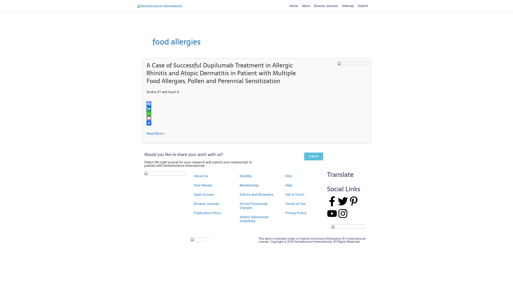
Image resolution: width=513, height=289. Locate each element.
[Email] (224, 118)
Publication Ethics (207, 213)
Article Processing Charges (254, 206)
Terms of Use (295, 204)
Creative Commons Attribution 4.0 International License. (312, 240)
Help (288, 185)
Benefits (246, 176)
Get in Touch (294, 194)
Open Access (204, 194)
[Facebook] (224, 103)
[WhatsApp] (224, 113)
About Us (201, 176)
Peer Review (203, 185)
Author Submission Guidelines (254, 219)
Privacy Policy (295, 213)
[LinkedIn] (224, 108)
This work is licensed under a (279, 238)
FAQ (288, 176)
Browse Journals (206, 204)
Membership (249, 185)
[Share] (224, 123)
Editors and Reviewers (256, 194)
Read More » (155, 133)
